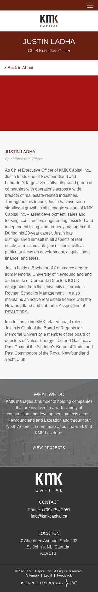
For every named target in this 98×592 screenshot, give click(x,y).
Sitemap (32, 575)
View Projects (49, 448)
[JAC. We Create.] (49, 583)
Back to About (20, 68)
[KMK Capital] (49, 21)
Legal (48, 575)
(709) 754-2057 (56, 510)
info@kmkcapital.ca (49, 516)
